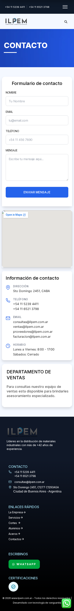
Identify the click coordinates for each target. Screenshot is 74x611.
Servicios (14, 517)
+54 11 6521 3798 (39, 6)
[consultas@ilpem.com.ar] (10, 481)
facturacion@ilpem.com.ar (32, 336)
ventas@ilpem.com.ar (28, 327)
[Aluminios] (21, 528)
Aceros (13, 533)
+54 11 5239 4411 (15, 6)
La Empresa (16, 512)
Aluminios (14, 528)
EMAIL (9, 111)
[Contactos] (22, 539)
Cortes (13, 523)
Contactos (15, 539)
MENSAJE (11, 150)
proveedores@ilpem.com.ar (33, 331)
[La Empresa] (24, 512)
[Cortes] (19, 522)
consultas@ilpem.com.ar (30, 322)
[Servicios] (21, 517)
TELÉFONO (12, 131)
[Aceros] (18, 533)
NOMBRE (11, 92)
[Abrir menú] (65, 7)
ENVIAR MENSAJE (37, 192)
